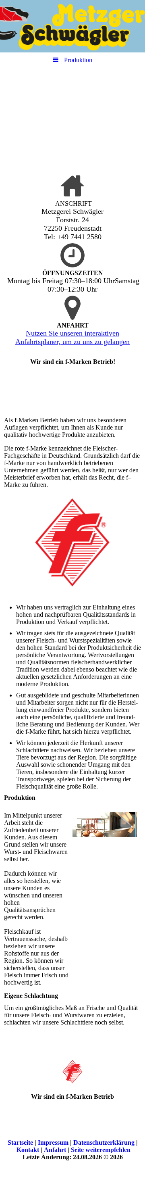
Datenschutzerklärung (104, 1142)
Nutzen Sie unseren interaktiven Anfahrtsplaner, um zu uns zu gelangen (72, 337)
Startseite (20, 1142)
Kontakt (28, 1149)
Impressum (53, 1142)
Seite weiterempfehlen (100, 1149)
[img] (72, 26)
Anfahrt (55, 1149)
